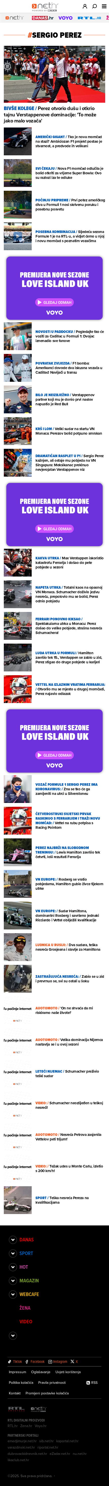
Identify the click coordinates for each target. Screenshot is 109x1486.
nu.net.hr (80, 1453)
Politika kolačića (21, 1382)
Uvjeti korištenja (68, 1371)
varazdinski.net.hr (21, 1447)
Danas (27, 1239)
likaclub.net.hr (18, 1459)
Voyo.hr (41, 1425)
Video (26, 1321)
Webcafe (29, 1294)
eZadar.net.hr (60, 1453)
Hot (24, 1266)
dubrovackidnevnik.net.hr (27, 1453)
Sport (26, 1253)
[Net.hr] (39, 1409)
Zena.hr (26, 1425)
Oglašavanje (40, 1371)
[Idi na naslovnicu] (46, 11)
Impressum (17, 1371)
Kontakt (15, 1393)
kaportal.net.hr (67, 1440)
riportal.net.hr (48, 1447)
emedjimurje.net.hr (22, 1440)
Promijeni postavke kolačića (47, 1393)
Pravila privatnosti (52, 1382)
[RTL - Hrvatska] (16, 1409)
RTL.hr (13, 1425)
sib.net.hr (46, 1440)
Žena (25, 1307)
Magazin (29, 1280)
